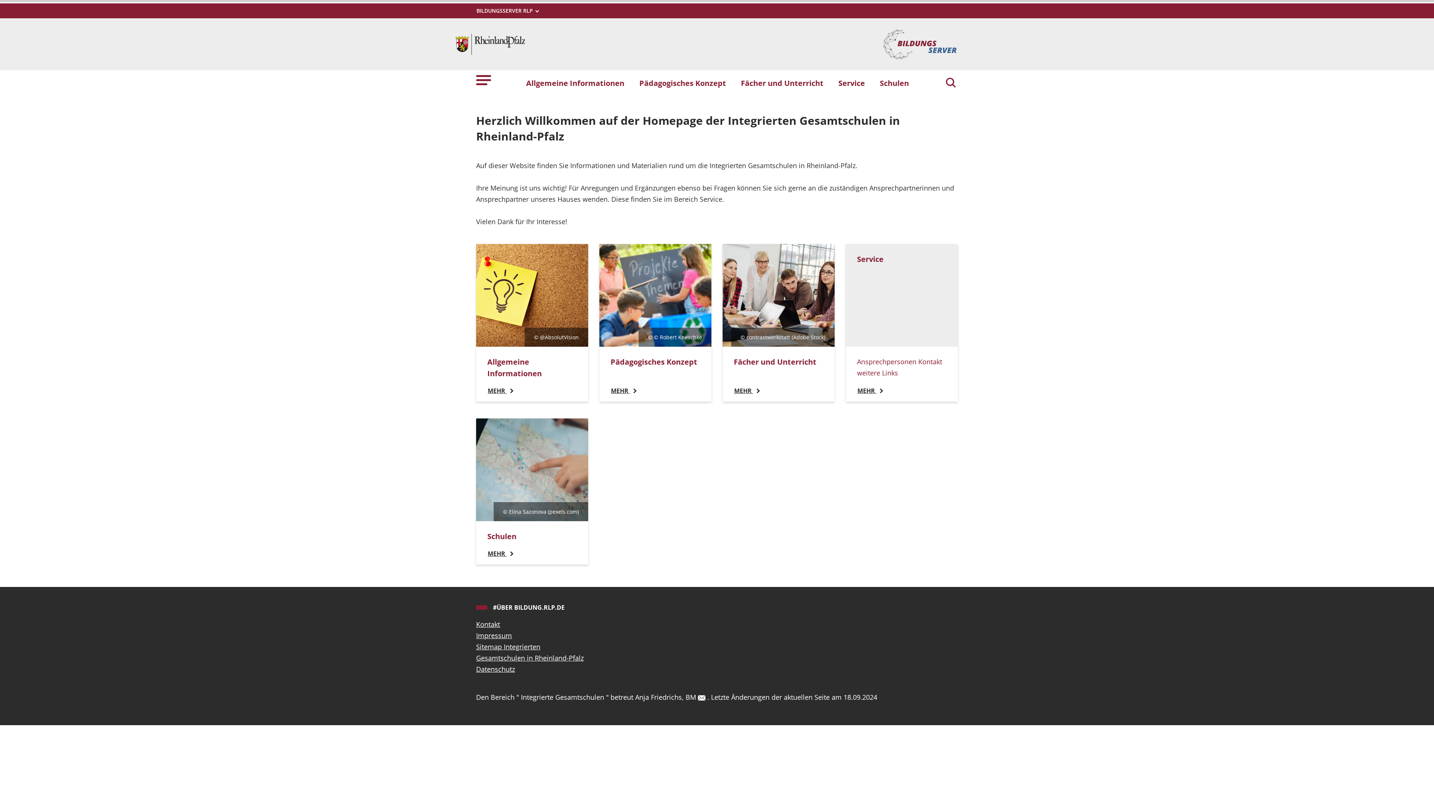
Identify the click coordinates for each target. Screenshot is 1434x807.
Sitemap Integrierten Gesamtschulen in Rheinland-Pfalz (530, 652)
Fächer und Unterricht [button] (782, 83)
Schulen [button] (894, 83)
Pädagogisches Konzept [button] (682, 83)
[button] (483, 80)
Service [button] (851, 83)
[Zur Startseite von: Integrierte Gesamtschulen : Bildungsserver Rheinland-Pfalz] (490, 43)
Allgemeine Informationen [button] (575, 83)
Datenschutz (495, 669)
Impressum (494, 635)
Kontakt (488, 624)
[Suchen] (951, 83)
